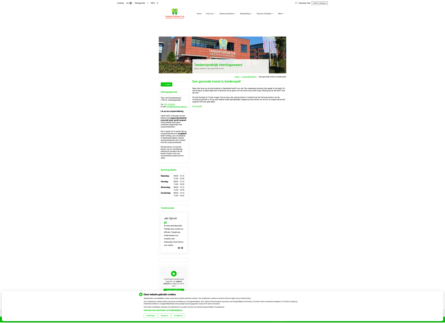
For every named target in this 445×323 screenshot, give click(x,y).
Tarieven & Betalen (264, 14)
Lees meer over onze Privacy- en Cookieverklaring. (163, 310)
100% (152, 3)
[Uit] (131, 3)
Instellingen (150, 316)
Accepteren (178, 316)
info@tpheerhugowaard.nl (177, 107)
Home (199, 14)
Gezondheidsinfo (249, 77)
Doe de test (197, 106)
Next (182, 248)
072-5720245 (169, 104)
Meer (280, 14)
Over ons (209, 14)
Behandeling (245, 14)
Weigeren (164, 316)
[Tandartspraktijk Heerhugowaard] (174, 13)
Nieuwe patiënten (227, 14)
